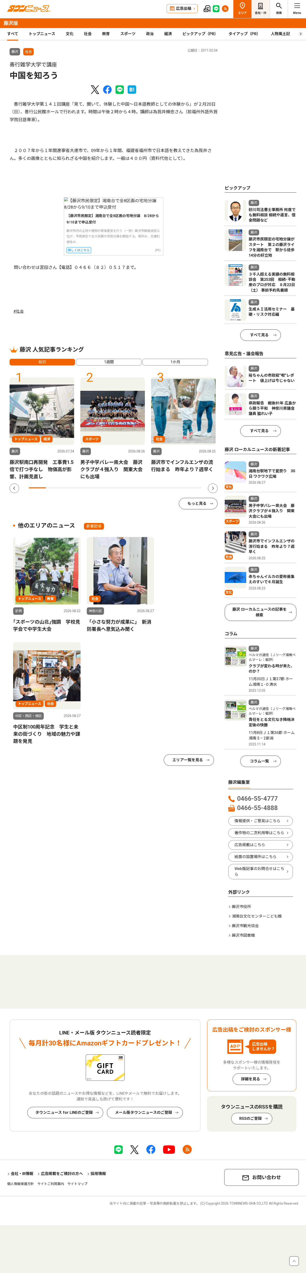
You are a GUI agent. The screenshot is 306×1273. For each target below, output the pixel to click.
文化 (69, 34)
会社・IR (260, 13)
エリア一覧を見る (187, 760)
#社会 (18, 311)
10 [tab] (193, 487)
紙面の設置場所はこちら (256, 856)
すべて (12, 34)
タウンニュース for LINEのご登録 (64, 1112)
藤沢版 (11, 23)
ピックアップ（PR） (200, 34)
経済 (168, 34)
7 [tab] (141, 487)
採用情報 (98, 1173)
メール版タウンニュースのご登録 (143, 1112)
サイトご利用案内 (50, 1184)
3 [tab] (72, 487)
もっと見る (197, 503)
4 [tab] (89, 487)
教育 (106, 34)
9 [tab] (175, 487)
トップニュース (42, 34)
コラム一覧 (259, 761)
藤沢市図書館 (243, 935)
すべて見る (259, 335)
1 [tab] (37, 487)
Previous (14, 488)
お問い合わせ (266, 1177)
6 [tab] (123, 487)
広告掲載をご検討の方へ (62, 1173)
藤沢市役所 (241, 906)
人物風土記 (280, 34)
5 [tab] (106, 487)
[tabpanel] (42, 428)
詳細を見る (250, 1079)
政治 (150, 34)
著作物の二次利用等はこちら (259, 833)
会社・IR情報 (22, 1173)
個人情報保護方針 (20, 1184)
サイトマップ (77, 1184)
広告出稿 (183, 8)
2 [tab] (54, 487)
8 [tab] (158, 487)
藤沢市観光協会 (245, 926)
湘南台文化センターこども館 (257, 916)
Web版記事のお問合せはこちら (259, 871)
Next (213, 488)
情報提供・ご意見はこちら (257, 821)
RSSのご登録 (250, 1118)
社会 (88, 34)
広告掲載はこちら (250, 845)
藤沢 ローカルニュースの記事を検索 (259, 612)
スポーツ (128, 34)
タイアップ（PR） (244, 34)
